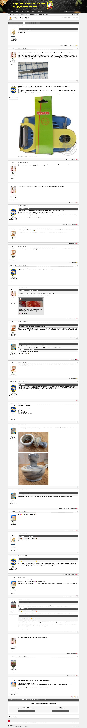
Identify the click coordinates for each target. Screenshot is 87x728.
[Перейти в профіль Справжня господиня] (13, 90)
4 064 (13, 216)
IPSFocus (13, 725)
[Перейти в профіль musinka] (13, 605)
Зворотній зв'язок (41, 11)
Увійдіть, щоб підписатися (67, 17)
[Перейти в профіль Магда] (13, 347)
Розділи (21, 11)
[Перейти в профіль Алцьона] (13, 32)
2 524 (13, 238)
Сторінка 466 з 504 (43, 699)
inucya (61, 508)
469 (30, 699)
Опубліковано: (23, 25)
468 (28, 699)
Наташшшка (64, 224)
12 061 (14, 37)
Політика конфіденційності (18, 726)
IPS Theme (9, 725)
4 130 (13, 59)
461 (13, 699)
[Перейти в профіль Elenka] (13, 54)
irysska (13, 511)
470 (32, 699)
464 (20, 699)
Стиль (12, 726)
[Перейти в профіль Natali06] (10, 18)
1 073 (13, 522)
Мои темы (13, 64)
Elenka (13, 48)
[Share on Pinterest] (9, 721)
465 (22, 699)
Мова (9, 726)
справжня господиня (31, 290)
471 (34, 699)
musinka (67, 653)
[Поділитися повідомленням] (77, 25)
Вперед (37, 699)
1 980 (13, 667)
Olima (68, 45)
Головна (11, 11)
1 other (71, 224)
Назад (11, 699)
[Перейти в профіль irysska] (13, 518)
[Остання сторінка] (39, 23)
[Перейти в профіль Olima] (13, 233)
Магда (61, 224)
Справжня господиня (64, 45)
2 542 (13, 351)
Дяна (59, 508)
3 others (71, 508)
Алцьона (13, 25)
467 (26, 699)
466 (24, 699)
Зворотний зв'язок (25, 726)
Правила (33, 11)
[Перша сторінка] (9, 23)
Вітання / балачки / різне (27, 18)
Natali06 (16, 18)
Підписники (73, 17)
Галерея (27, 11)
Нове (17, 11)
